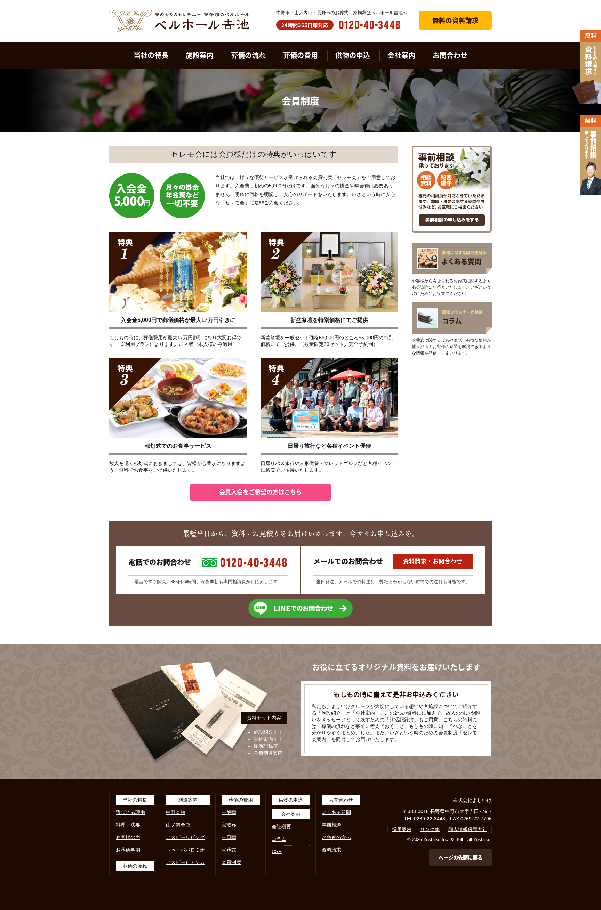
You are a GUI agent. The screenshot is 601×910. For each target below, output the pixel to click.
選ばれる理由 (130, 812)
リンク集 (430, 829)
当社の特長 (151, 55)
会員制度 (231, 862)
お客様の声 (128, 837)
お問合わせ (450, 55)
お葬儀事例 (128, 850)
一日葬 (229, 837)
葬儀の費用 (300, 55)
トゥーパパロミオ (185, 850)
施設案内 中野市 (17, 29)
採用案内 (401, 829)
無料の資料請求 (455, 20)
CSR (277, 851)
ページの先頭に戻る (460, 857)
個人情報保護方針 (467, 829)
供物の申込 (352, 55)
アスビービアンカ (185, 862)
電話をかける (14, 10)
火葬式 (229, 850)
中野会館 (175, 812)
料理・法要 (128, 825)
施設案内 (200, 55)
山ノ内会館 (178, 825)
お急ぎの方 (12, 3)
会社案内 (401, 55)
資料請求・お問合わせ (432, 561)
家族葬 (229, 825)
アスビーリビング (185, 837)
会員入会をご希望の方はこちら (260, 491)
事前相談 (331, 825)
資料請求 (331, 850)
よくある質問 (336, 812)
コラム (279, 839)
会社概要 (281, 826)
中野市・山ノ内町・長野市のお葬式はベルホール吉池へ (341, 12)
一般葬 (229, 812)
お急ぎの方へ (336, 837)
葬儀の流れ (248, 55)
